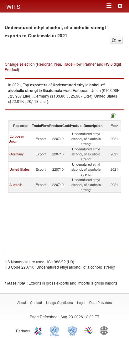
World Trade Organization (89, 330)
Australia (16, 184)
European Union (16, 139)
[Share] (116, 40)
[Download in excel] (113, 115)
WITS (13, 6)
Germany (16, 153)
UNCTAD (55, 330)
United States (19, 169)
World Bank (105, 330)
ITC (39, 330)
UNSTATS (72, 330)
